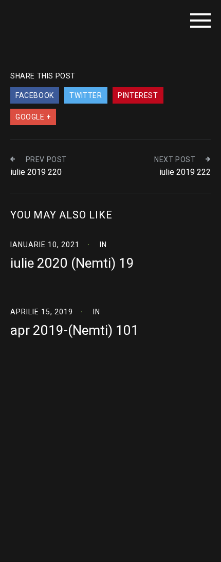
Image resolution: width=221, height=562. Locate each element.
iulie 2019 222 (185, 172)
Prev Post (46, 159)
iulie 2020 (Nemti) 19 (72, 263)
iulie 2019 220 (36, 172)
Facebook (34, 95)
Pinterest (138, 95)
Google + (33, 117)
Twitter (85, 95)
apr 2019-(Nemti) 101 (74, 330)
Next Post (174, 159)
